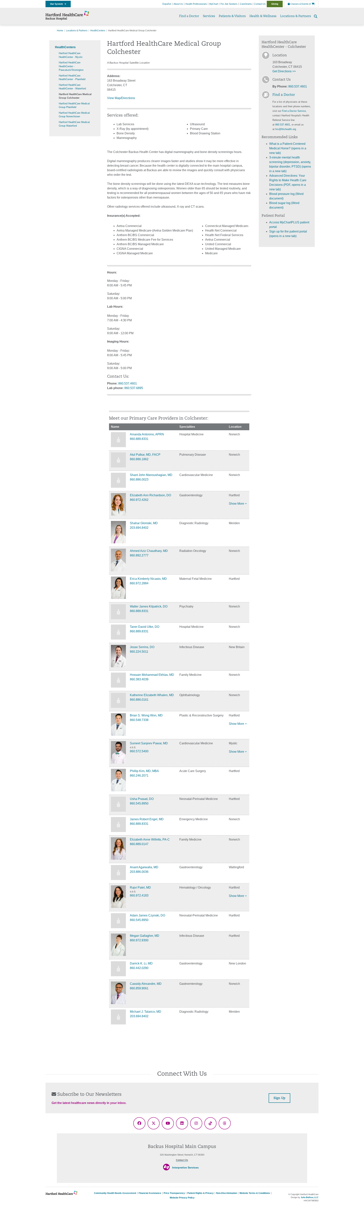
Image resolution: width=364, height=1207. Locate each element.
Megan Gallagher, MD (144, 935)
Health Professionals (196, 4)
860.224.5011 (139, 651)
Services (209, 16)
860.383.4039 (139, 679)
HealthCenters (97, 30)
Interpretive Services (185, 1167)
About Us (178, 4)
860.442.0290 (139, 968)
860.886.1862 (139, 459)
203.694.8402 (139, 527)
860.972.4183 (139, 895)
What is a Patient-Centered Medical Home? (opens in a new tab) (287, 148)
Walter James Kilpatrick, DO (148, 606)
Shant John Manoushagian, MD (151, 475)
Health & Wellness (262, 16)
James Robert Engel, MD (147, 819)
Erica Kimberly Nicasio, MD (148, 578)
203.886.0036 (139, 871)
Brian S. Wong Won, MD (146, 715)
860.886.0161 (139, 699)
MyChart (213, 4)
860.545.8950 (139, 803)
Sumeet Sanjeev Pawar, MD (149, 743)
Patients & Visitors (232, 16)
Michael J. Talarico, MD (145, 1011)
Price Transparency (174, 1193)
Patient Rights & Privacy (200, 1193)
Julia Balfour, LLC (309, 1197)
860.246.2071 (139, 775)
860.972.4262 (139, 499)
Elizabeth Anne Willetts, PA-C (150, 839)
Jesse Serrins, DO (142, 647)
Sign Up (279, 1098)
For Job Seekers (228, 4)
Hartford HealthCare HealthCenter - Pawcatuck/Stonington (71, 66)
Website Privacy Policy (182, 1197)
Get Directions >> (284, 71)
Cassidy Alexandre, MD (146, 983)
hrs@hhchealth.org (285, 129)
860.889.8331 (139, 438)
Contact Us (260, 4)
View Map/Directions (121, 98)
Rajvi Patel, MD (140, 887)
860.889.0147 (139, 844)
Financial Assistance (150, 1193)
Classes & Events (299, 4)
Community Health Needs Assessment (115, 1193)
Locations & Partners (295, 16)
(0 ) (312, 4)
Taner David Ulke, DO (144, 626)
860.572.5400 (139, 751)
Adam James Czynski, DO (147, 915)
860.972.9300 (139, 940)
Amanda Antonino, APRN (147, 434)
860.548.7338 (139, 720)
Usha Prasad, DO (142, 798)
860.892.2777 (139, 555)
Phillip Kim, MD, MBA (144, 771)
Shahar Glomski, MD (144, 523)
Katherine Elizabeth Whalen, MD (152, 695)
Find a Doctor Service (294, 111)
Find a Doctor (189, 16)
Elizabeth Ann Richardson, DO (150, 495)
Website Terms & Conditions (254, 1193)
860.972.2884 (139, 583)
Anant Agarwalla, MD (144, 867)
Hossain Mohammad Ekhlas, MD (152, 674)
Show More (236, 503)
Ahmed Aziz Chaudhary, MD (149, 550)
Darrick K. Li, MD (141, 963)
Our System (57, 4)
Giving (274, 4)
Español (166, 4)
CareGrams (246, 4)
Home (60, 30)
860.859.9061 (139, 988)
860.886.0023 (139, 479)
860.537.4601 (127, 383)
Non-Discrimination (226, 1193)
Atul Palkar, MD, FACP (145, 454)
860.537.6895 (133, 388)
